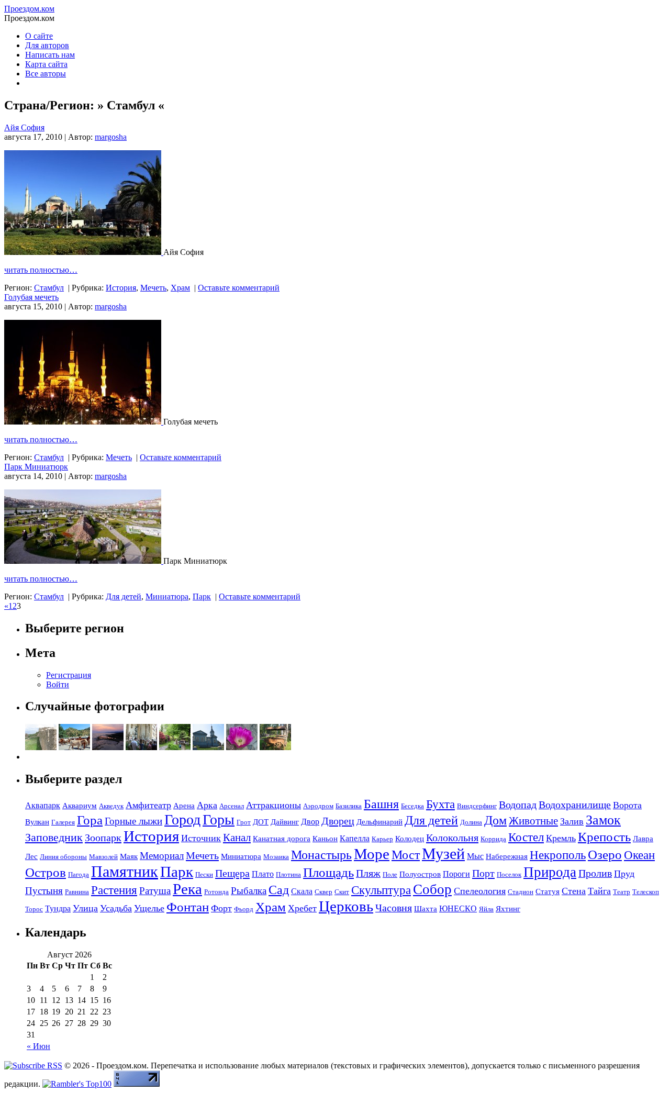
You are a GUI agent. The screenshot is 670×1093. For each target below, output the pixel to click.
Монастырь (321, 854)
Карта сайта (46, 64)
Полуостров (420, 874)
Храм (180, 287)
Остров (45, 872)
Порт (483, 873)
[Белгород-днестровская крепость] (41, 747)
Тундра (58, 908)
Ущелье (149, 908)
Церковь (346, 906)
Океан (639, 855)
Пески (204, 874)
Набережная (507, 856)
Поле (390, 874)
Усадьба (116, 908)
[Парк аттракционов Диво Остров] (275, 747)
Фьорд (243, 909)
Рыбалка (248, 890)
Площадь (328, 872)
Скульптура (381, 890)
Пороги (456, 874)
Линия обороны (63, 857)
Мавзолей (103, 857)
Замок (603, 820)
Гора (90, 820)
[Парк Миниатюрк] (83, 560)
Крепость (604, 836)
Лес (31, 856)
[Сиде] (108, 747)
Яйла (486, 909)
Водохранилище (575, 804)
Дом (495, 820)
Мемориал (162, 855)
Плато (263, 874)
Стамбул (49, 287)
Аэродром (318, 806)
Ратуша (155, 890)
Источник (201, 838)
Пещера (232, 873)
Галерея (63, 822)
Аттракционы (273, 805)
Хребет (302, 908)
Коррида (493, 839)
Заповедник (54, 837)
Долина (471, 822)
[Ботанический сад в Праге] (175, 747)
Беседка (412, 806)
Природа (549, 872)
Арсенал (231, 806)
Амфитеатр (148, 805)
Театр (621, 892)
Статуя (547, 891)
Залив (572, 821)
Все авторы (45, 73)
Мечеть (153, 287)
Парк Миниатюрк (36, 466)
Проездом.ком (29, 8)
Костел (526, 837)
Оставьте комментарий (239, 287)
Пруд (624, 873)
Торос (34, 909)
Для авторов (47, 45)
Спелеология (480, 891)
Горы (218, 819)
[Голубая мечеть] (83, 421)
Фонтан (187, 907)
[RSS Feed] (33, 1065)
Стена (574, 891)
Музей (443, 853)
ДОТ (261, 822)
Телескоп (645, 892)
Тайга (599, 891)
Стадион (520, 892)
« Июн (38, 1046)
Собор (432, 889)
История (121, 287)
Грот (244, 822)
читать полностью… (40, 269)
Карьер (382, 839)
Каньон (325, 838)
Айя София (24, 127)
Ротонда (216, 892)
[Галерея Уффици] (141, 747)
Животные (533, 821)
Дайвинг (285, 822)
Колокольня (452, 837)
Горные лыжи (133, 821)
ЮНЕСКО (458, 908)
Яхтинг (508, 909)
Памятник (124, 871)
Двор (310, 822)
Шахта (425, 909)
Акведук (111, 806)
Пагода (78, 874)
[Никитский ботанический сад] (242, 747)
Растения (114, 890)
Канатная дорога (281, 838)
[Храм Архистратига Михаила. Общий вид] (208, 747)
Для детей (123, 596)
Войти (57, 684)
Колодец (409, 838)
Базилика (349, 806)
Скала (301, 891)
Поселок (509, 874)
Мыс (475, 856)
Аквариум (79, 805)
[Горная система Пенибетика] (74, 747)
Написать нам (50, 54)
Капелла (355, 838)
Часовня (393, 907)
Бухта (440, 804)
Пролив (595, 873)
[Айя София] (83, 252)
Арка (207, 805)
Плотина (288, 874)
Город (182, 819)
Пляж (368, 873)
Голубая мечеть (31, 297)
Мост (406, 855)
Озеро (605, 854)
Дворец (337, 821)
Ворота (627, 805)
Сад (279, 890)
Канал (237, 837)
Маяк (129, 856)
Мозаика (276, 857)
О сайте (39, 35)
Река (187, 888)
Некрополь (558, 855)
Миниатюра (167, 596)
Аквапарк (42, 805)
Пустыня (44, 890)
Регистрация (68, 675)
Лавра (643, 838)
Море (371, 853)
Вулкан (37, 822)
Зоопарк (103, 837)
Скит (341, 892)
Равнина (77, 892)
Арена (184, 805)
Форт (221, 908)
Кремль (561, 838)
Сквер (323, 892)
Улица (85, 908)
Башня (381, 804)
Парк (202, 596)
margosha (111, 136)
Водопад (518, 804)
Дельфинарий (379, 822)
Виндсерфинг (477, 806)
